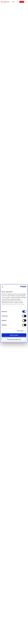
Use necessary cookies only (14, 339)
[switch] (24, 316)
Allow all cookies (14, 335)
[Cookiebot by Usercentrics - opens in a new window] (20, 287)
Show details (20, 330)
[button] (14, 1)
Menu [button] (26, 1)
